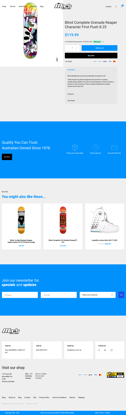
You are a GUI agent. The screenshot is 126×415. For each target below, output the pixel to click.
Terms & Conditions (59, 397)
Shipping (81, 397)
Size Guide (71, 101)
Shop (4, 6)
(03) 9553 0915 (41, 350)
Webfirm (35, 403)
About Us (12, 397)
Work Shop (23, 6)
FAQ (34, 397)
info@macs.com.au (74, 350)
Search (116, 6)
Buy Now (91, 56)
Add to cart (100, 48)
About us (33, 6)
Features (71, 94)
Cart (122, 5)
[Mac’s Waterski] (63, 6)
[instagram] (112, 350)
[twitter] (105, 350)
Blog (41, 6)
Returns (72, 397)
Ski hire (12, 6)
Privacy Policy (44, 397)
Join (121, 295)
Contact (108, 6)
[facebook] (99, 350)
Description (71, 70)
